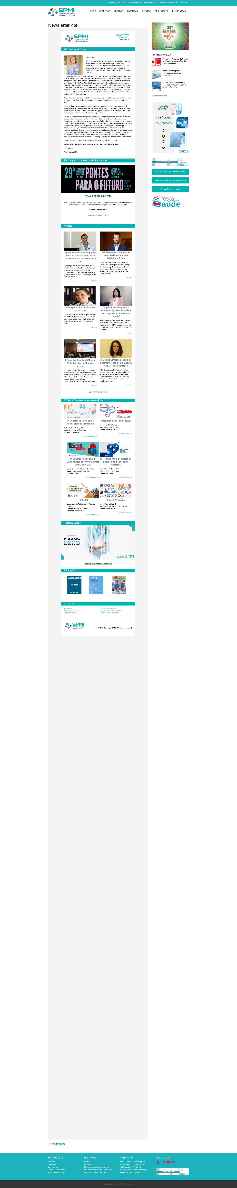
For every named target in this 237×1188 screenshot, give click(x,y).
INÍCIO (93, 11)
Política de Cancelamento (169, 3)
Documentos (52, 1162)
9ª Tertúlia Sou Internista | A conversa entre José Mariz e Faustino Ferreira (174, 85)
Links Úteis (52, 1164)
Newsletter (88, 1164)
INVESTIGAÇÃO (179, 11)
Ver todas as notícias (159, 96)
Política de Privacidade (56, 1172)
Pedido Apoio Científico (56, 1170)
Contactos (184, 3)
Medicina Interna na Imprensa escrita (97, 1167)
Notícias (87, 1162)
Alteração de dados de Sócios (95, 1172)
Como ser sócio (53, 1167)
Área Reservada (133, 3)
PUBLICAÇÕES (161, 11)
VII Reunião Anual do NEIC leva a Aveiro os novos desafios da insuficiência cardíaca (175, 61)
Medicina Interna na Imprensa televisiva (98, 1170)
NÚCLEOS (118, 11)
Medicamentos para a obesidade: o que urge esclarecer (171, 73)
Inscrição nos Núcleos (149, 3)
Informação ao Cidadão (116, 3)
